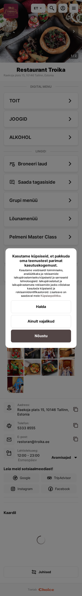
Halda (41, 306)
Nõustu (41, 336)
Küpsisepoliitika (51, 295)
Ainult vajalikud (41, 321)
